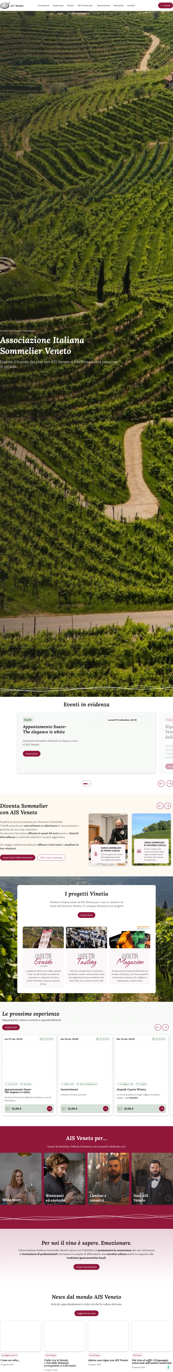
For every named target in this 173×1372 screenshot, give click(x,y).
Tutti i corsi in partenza (51, 857)
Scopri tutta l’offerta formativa (17, 857)
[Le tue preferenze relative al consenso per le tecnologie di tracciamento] (168, 1367)
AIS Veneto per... (86, 5)
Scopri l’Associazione (86, 1267)
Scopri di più (86, 915)
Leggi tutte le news (86, 1313)
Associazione (103, 5)
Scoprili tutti (11, 1027)
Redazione (119, 5)
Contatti (131, 5)
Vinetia (70, 5)
